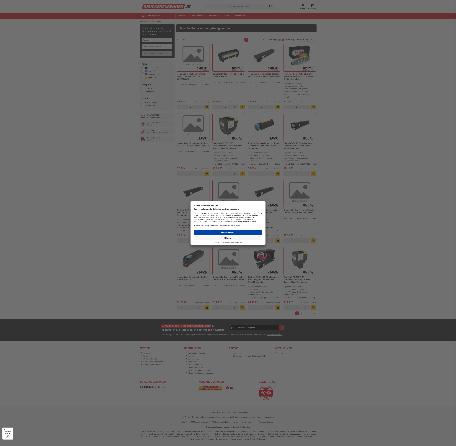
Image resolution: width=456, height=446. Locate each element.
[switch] (8, 437)
